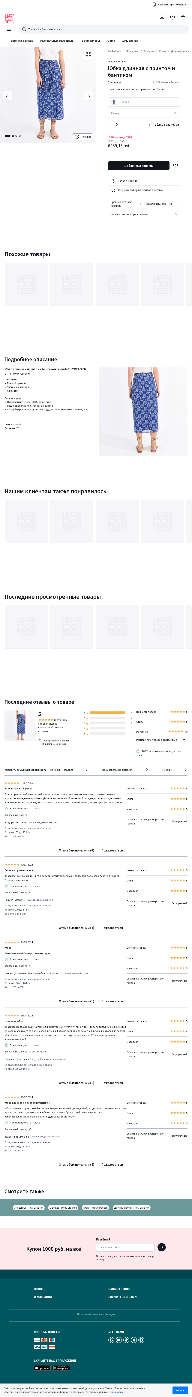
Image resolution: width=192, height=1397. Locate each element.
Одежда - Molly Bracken (63, 1207)
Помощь (40, 1289)
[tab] (7, 136)
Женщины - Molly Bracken (28, 1207)
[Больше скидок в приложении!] (176, 214)
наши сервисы (119, 1289)
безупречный (169, 739)
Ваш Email (103, 1239)
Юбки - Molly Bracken (95, 1207)
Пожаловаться (112, 850)
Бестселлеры (91, 40)
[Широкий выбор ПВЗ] (176, 204)
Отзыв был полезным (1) (76, 1001)
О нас (111, 40)
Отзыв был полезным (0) (76, 850)
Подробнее (115, 82)
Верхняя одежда (22, 40)
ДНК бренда (130, 40)
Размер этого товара (156, 739)
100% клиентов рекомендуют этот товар (159, 753)
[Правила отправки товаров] (140, 204)
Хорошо (180, 1390)
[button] (183, 17)
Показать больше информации (96, 1314)
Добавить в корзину (138, 166)
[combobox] (69, 770)
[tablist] (13, 136)
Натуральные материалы (57, 40)
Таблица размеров (166, 124)
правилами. (117, 1391)
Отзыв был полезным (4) (76, 928)
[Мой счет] (162, 17)
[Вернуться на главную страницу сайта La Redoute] (9, 18)
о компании (43, 1297)
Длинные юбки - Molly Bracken (131, 1207)
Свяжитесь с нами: (122, 1297)
